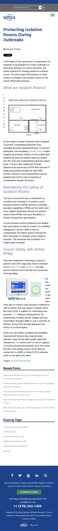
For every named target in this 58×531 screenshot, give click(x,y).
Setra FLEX (15, 267)
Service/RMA (32, 483)
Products (23, 483)
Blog (48, 486)
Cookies (32, 519)
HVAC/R (9, 432)
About (24, 486)
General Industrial (13, 436)
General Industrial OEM (15, 446)
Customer (49, 483)
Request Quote (40, 486)
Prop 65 (48, 516)
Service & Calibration (11, 483)
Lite (17, 342)
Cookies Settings (29, 492)
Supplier (41, 483)
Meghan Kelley (13, 49)
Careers (31, 486)
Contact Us (12, 486)
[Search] (43, 7)
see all (6, 451)
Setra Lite (30, 267)
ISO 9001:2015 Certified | (36, 516)
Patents (25, 519)
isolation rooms (36, 151)
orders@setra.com (27, 502)
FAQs (19, 486)
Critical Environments (21, 361)
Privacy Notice (21, 516)
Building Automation (15, 441)
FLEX (15, 314)
